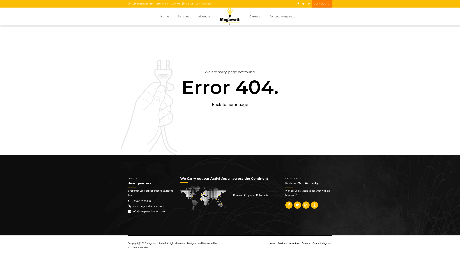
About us (204, 16)
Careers (254, 16)
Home (164, 16)
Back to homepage (230, 104)
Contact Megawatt (282, 16)
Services (183, 16)
